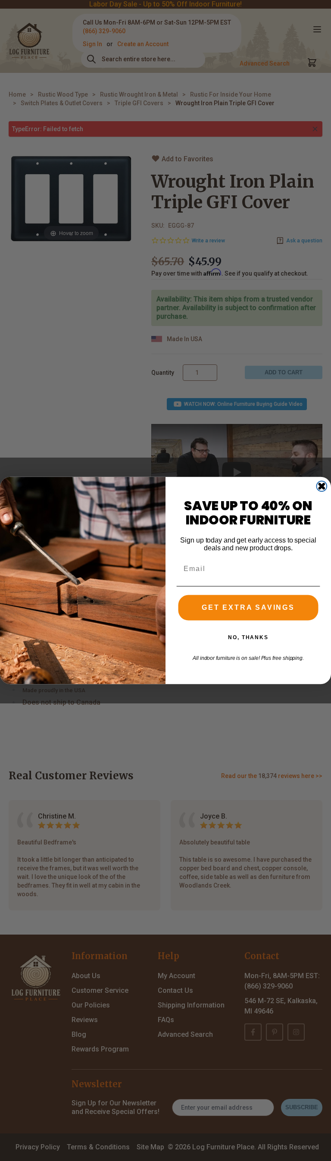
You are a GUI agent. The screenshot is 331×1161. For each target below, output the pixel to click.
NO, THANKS (248, 637)
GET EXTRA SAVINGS (248, 608)
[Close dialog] (322, 486)
